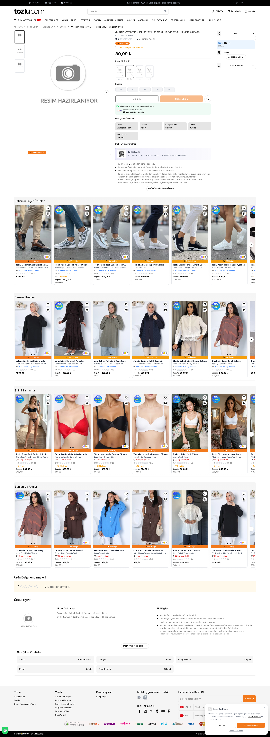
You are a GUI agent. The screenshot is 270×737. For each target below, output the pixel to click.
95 (169, 89)
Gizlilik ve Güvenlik (63, 696)
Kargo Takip (238, 3)
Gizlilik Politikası (202, 734)
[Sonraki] (106, 92)
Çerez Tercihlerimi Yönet (25, 704)
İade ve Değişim (62, 711)
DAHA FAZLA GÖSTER (133, 646)
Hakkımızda (19, 696)
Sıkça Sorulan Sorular (65, 704)
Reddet (222, 725)
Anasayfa (18, 27)
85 (145, 89)
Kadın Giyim (32, 27)
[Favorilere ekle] (48, 208)
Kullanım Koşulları (63, 700)
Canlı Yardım (61, 715)
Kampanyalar (102, 696)
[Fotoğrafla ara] (165, 11)
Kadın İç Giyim (49, 27)
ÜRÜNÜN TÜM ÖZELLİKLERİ (161, 188)
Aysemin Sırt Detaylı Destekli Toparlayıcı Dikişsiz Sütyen (97, 27)
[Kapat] (264, 707)
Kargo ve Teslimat (63, 707)
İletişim (17, 700)
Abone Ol (249, 698)
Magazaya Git (234, 57)
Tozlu (127, 164)
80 (133, 89)
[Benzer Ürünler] (48, 213)
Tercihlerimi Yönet (236, 731)
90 (157, 89)
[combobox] (186, 707)
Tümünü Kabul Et (251, 725)
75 (121, 89)
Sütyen (63, 27)
